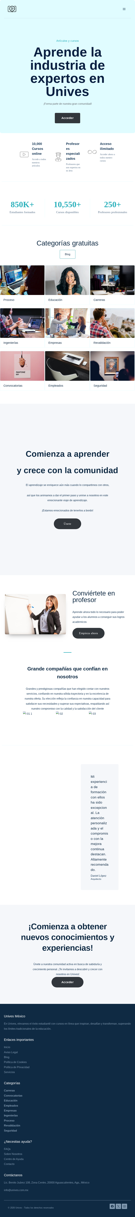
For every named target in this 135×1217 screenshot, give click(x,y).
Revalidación (12, 1125)
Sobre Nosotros (13, 1154)
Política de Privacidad (16, 1067)
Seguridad (10, 1130)
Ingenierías (11, 1115)
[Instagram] (124, 1206)
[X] (118, 1206)
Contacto (9, 1164)
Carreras (9, 1090)
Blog (6, 1057)
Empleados (11, 1105)
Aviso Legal (11, 1052)
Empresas (10, 1110)
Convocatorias (13, 1095)
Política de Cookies (15, 1062)
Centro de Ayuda (14, 1159)
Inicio (7, 1047)
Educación (10, 1100)
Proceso (9, 1120)
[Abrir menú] (124, 9)
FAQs (7, 1149)
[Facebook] (112, 1206)
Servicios (9, 1072)
